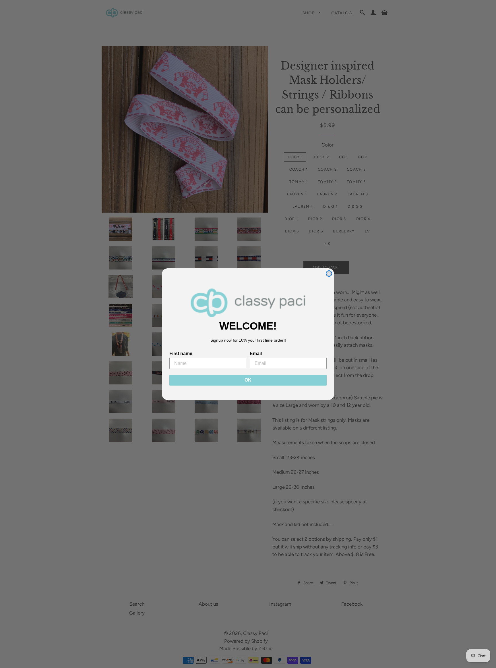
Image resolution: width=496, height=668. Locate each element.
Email (256, 353)
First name (180, 353)
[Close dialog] (329, 273)
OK (248, 380)
